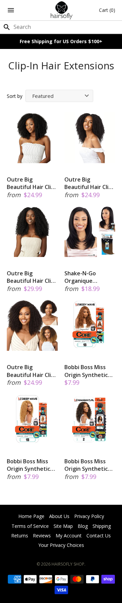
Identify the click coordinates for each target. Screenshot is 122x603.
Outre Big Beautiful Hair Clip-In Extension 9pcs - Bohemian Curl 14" (31, 277)
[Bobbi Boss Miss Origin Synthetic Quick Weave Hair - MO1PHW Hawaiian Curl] (89, 419)
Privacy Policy (89, 516)
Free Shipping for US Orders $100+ (61, 41)
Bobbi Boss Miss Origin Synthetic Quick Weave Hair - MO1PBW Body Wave (89, 371)
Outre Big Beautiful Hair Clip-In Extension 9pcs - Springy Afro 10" (31, 183)
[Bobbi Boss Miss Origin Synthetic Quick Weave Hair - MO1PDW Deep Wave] (32, 419)
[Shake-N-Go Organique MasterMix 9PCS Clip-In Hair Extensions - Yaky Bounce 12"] (89, 231)
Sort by (14, 96)
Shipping (102, 526)
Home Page (31, 516)
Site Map (63, 526)
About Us (59, 516)
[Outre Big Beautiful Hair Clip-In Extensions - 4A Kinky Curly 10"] (89, 137)
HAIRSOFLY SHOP (68, 564)
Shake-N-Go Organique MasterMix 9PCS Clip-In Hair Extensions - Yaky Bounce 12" (87, 277)
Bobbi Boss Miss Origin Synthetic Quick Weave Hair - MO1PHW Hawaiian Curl (89, 465)
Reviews (42, 535)
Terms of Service (30, 526)
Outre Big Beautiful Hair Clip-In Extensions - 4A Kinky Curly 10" (89, 183)
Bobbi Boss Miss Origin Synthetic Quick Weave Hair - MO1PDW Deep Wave (32, 465)
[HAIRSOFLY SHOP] (61, 10)
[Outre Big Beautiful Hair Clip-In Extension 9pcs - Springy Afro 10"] (32, 137)
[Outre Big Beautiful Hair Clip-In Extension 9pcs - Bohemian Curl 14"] (32, 231)
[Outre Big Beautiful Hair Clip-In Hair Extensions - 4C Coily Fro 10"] (32, 325)
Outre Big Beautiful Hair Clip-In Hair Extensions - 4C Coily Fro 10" (32, 371)
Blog (83, 526)
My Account (69, 535)
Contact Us (98, 535)
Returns (19, 535)
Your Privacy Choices (61, 545)
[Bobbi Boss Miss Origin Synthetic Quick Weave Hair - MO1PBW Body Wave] (89, 325)
